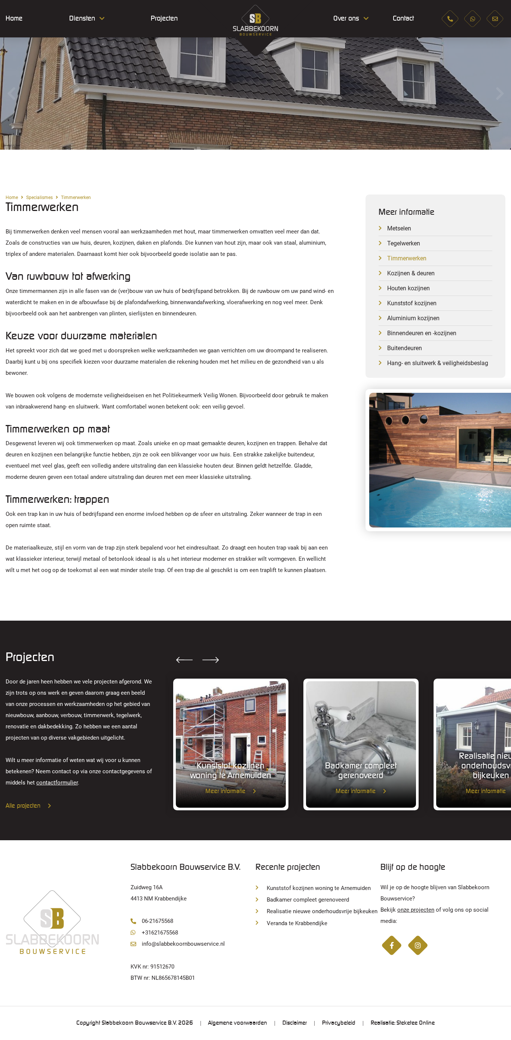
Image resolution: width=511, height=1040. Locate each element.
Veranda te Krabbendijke (297, 923)
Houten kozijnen (408, 288)
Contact (403, 19)
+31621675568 (160, 932)
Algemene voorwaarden (237, 1023)
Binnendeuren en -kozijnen (421, 333)
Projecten (164, 19)
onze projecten (415, 909)
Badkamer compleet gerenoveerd (308, 899)
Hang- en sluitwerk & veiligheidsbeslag (437, 363)
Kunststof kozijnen (412, 303)
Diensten (82, 19)
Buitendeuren (404, 348)
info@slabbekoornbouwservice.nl (183, 943)
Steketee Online (416, 1023)
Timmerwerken (406, 258)
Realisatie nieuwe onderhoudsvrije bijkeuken (322, 911)
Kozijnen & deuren (411, 273)
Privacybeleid (338, 1023)
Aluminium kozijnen (413, 318)
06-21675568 (157, 921)
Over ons (346, 19)
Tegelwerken (403, 243)
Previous (11, 93)
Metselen (399, 228)
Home (14, 19)
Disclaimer (294, 1023)
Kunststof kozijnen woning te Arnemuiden (319, 888)
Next (500, 93)
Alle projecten (23, 806)
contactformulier (57, 782)
